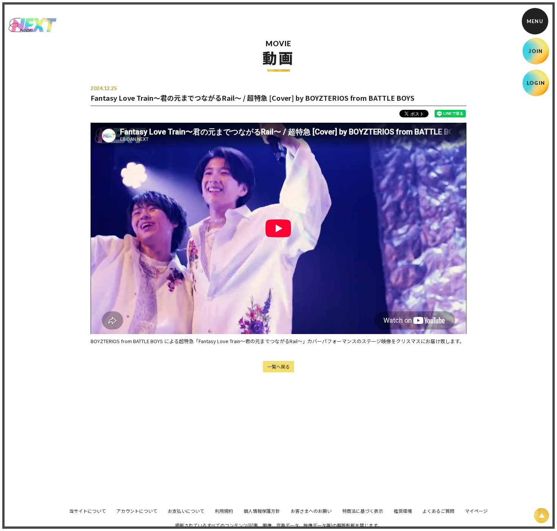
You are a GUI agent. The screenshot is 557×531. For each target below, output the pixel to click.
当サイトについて (87, 511)
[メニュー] (535, 21)
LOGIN (536, 83)
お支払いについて (186, 511)
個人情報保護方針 (262, 511)
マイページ (476, 511)
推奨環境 (403, 511)
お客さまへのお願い (311, 511)
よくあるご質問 (438, 511)
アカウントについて (136, 511)
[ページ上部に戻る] (541, 515)
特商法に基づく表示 (362, 511)
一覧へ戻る (278, 366)
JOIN (536, 51)
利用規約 (224, 511)
